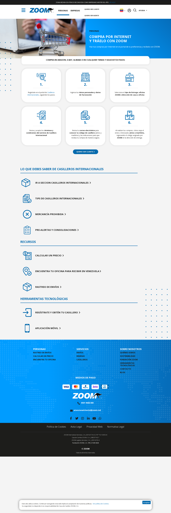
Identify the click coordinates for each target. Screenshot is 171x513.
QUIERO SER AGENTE (91, 16)
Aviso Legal (76, 426)
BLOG (122, 372)
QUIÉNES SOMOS (127, 352)
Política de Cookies (56, 426)
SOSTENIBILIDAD (127, 356)
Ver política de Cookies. (100, 504)
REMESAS (81, 356)
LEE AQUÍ (112, 2)
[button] (23, 10)
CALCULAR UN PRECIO (48, 255)
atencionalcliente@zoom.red (87, 410)
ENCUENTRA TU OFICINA (44, 359)
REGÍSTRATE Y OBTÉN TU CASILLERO (56, 312)
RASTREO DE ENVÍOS (47, 286)
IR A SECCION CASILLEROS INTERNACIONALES (62, 182)
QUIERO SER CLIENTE (91, 9)
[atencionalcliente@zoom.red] (71, 410)
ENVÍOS (80, 352)
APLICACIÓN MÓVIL (47, 328)
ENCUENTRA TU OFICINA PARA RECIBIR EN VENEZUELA (67, 271)
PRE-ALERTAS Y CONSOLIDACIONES (56, 229)
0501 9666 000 (87, 403)
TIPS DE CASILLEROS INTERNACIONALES (58, 198)
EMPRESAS (75, 10)
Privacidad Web (95, 426)
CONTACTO (125, 369)
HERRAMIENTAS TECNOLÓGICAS (127, 364)
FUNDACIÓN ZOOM (129, 359)
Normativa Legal (115, 426)
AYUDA (142, 10)
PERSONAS (63, 10)
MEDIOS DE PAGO (85, 377)
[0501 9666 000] (78, 403)
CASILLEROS (82, 359)
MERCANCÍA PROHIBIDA (49, 214)
